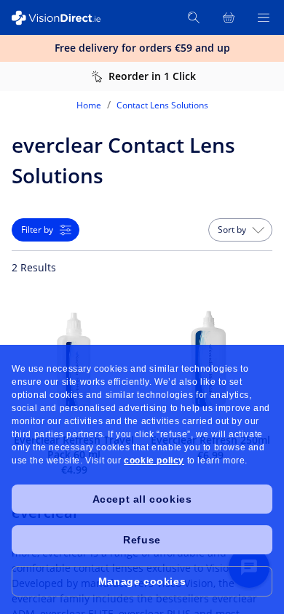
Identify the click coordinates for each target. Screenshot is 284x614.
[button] (240, 230)
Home (88, 105)
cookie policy (154, 460)
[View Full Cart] (228, 17)
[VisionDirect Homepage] (64, 18)
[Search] (193, 17)
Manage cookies (142, 581)
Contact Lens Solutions (162, 105)
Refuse (142, 540)
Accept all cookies (142, 499)
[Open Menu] (263, 17)
